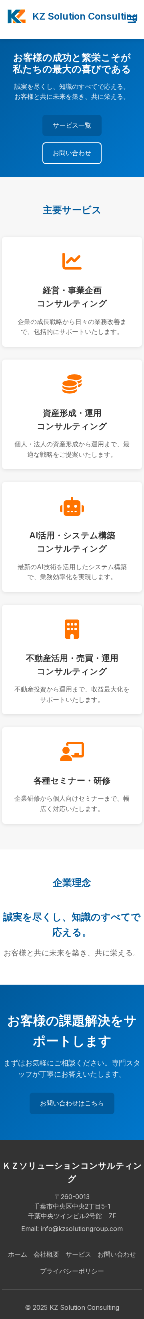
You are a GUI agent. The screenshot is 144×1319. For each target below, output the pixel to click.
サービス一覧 (72, 125)
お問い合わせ (72, 153)
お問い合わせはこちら (72, 1103)
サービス (78, 1254)
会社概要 (46, 1254)
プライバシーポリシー (72, 1271)
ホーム (17, 1254)
